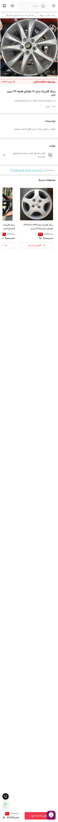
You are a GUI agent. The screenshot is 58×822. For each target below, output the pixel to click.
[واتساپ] (5, 804)
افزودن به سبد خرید (40, 815)
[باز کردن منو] (53, 5)
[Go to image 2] (2, 73)
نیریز (48, 106)
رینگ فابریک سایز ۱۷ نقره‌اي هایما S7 (20, 15)
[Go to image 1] (5, 73)
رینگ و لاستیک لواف (47, 15)
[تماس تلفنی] (5, 796)
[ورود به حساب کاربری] (12, 5)
